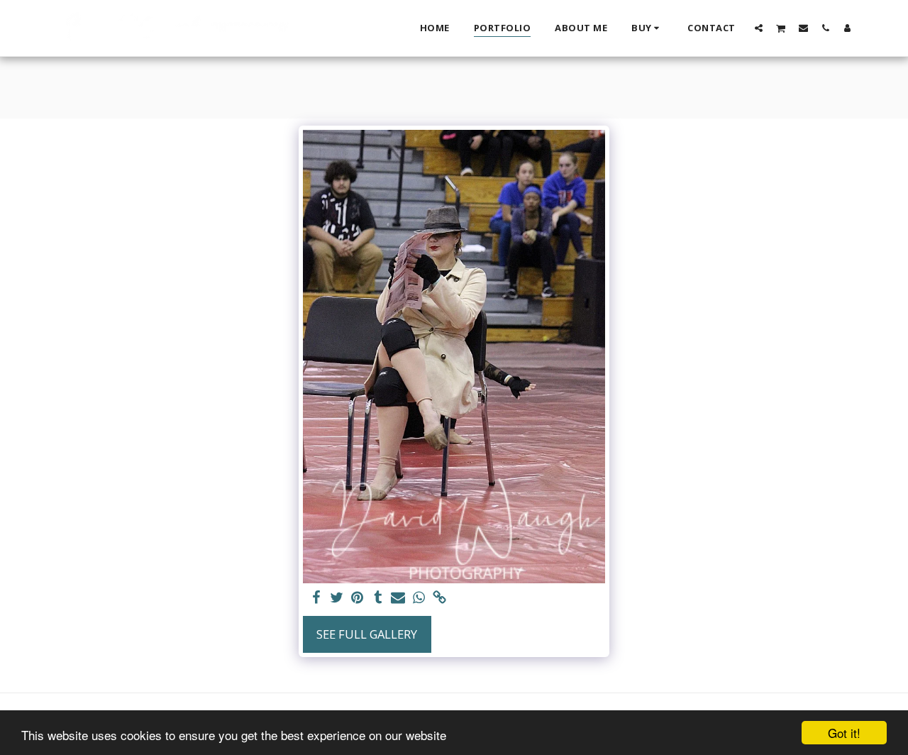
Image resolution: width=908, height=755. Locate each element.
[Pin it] (357, 598)
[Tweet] (336, 598)
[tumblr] (377, 598)
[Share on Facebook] (316, 598)
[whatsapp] (418, 598)
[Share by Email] (398, 598)
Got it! (844, 733)
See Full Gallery (366, 634)
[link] (439, 598)
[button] (758, 28)
